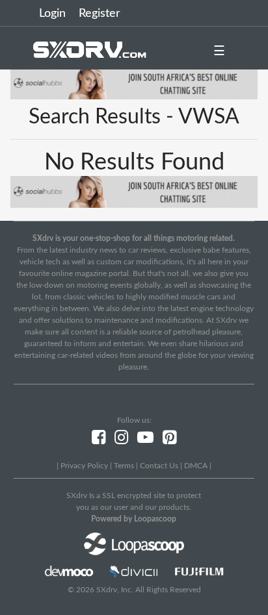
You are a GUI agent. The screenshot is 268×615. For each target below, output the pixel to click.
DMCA (196, 466)
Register (99, 13)
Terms (124, 466)
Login (52, 13)
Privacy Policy (84, 466)
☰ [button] (219, 51)
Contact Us (159, 466)
